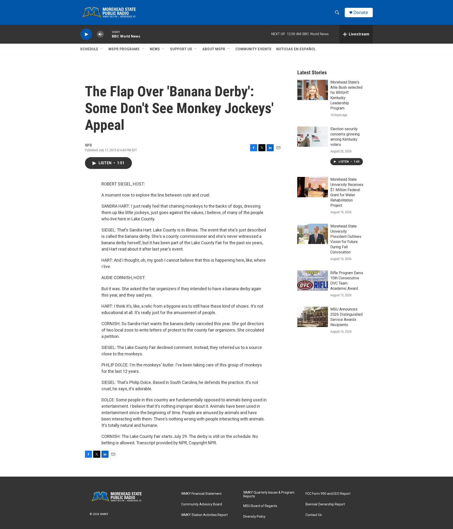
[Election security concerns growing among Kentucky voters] (312, 136)
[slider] (108, 34)
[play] (86, 34)
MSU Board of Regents (260, 506)
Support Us (181, 49)
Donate (360, 12)
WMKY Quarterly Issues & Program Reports (268, 494)
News (155, 49)
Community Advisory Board (201, 504)
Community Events (253, 49)
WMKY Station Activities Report (204, 515)
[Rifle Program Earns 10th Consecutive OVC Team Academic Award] (312, 280)
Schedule (89, 49)
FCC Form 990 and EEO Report (328, 493)
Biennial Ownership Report (325, 504)
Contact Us (314, 515)
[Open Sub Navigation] (102, 49)
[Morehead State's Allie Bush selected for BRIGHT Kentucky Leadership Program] (312, 90)
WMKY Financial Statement (201, 493)
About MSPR (213, 49)
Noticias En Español (296, 49)
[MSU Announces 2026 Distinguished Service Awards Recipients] (312, 317)
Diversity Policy (254, 516)
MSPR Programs (124, 49)
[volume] (100, 34)
